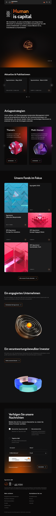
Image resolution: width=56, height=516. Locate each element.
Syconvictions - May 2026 (14, 80)
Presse (31, 498)
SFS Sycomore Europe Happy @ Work (37, 231)
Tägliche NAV (19, 440)
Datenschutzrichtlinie (13, 467)
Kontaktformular (33, 496)
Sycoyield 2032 (35, 185)
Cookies (6, 507)
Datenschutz (7, 505)
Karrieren (31, 501)
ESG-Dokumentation (9, 501)
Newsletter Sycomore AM (19, 430)
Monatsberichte (39, 431)
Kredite (6, 503)
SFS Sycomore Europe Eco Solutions (13, 231)
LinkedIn (31, 503)
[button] (44, 2)
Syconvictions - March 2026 (39, 80)
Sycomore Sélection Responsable (13, 216)
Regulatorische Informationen (11, 496)
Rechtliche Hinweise (9, 498)
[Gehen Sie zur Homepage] (13, 2)
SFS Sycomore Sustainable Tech (35, 246)
